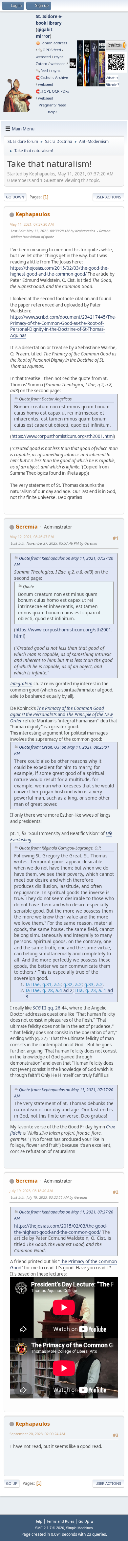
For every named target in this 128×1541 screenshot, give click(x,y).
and (61, 714)
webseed (43, 56)
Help (38, 1521)
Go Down (15, 196)
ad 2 (49, 990)
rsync (58, 56)
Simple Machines (79, 1528)
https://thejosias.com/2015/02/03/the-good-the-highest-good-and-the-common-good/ (59, 271)
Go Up (11, 1483)
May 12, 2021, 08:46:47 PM (32, 536)
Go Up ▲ (86, 1521)
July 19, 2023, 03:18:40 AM (31, 1190)
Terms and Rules (60, 1521)
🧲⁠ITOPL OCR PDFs (52, 91)
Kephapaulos (32, 214)
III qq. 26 (46, 1008)
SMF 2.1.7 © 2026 (49, 1528)
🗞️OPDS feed (49, 49)
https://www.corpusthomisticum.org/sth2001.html (62, 436)
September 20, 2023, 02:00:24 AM (37, 1433)
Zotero (41, 63)
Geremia (26, 526)
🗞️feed (42, 70)
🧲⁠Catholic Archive (52, 77)
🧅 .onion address (51, 42)
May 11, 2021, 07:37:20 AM (32, 224)
